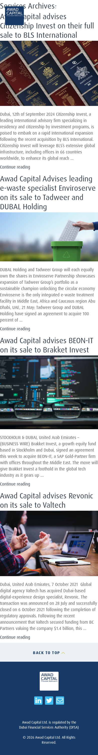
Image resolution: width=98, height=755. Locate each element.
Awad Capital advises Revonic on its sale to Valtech (46, 500)
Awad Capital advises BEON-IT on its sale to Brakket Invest (46, 345)
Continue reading (15, 167)
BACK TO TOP (46, 652)
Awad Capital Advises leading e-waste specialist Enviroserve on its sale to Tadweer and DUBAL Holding (48, 192)
